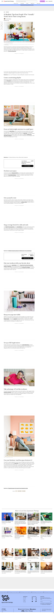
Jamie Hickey (11, 131)
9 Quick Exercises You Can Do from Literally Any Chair (18, 488)
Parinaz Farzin (6, 318)
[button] (33, 41)
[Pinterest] (36, 599)
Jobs (2, 611)
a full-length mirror (25, 344)
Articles (27, 3)
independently (6, 44)
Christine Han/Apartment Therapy (9, 311)
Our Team (24, 597)
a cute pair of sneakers (26, 267)
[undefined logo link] (9, 1)
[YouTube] (32, 601)
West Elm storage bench (9, 226)
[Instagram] (32, 598)
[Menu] (2, 1)
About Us (24, 599)
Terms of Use (44, 604)
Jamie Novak (14, 265)
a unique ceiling (24, 202)
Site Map (24, 601)
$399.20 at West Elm (27, 258)
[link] (7, 522)
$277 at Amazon (27, 165)
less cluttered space (12, 175)
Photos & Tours (16, 3)
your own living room (12, 51)
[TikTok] (36, 598)
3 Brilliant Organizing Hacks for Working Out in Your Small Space (19, 250)
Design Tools (32, 3)
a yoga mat (25, 133)
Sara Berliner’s (19, 226)
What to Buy (38, 3)
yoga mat (15, 318)
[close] (53, 612)
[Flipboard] (36, 601)
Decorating (22, 3)
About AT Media (4, 610)
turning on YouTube (7, 392)
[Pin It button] (7, 41)
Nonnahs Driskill (15, 172)
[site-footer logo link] (3, 609)
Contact (24, 600)
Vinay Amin (9, 80)
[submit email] (50, 602)
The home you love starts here (39, 592)
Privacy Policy (48, 604)
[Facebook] (32, 599)
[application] (19, 377)
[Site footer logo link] (12, 598)
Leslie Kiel (16, 463)
